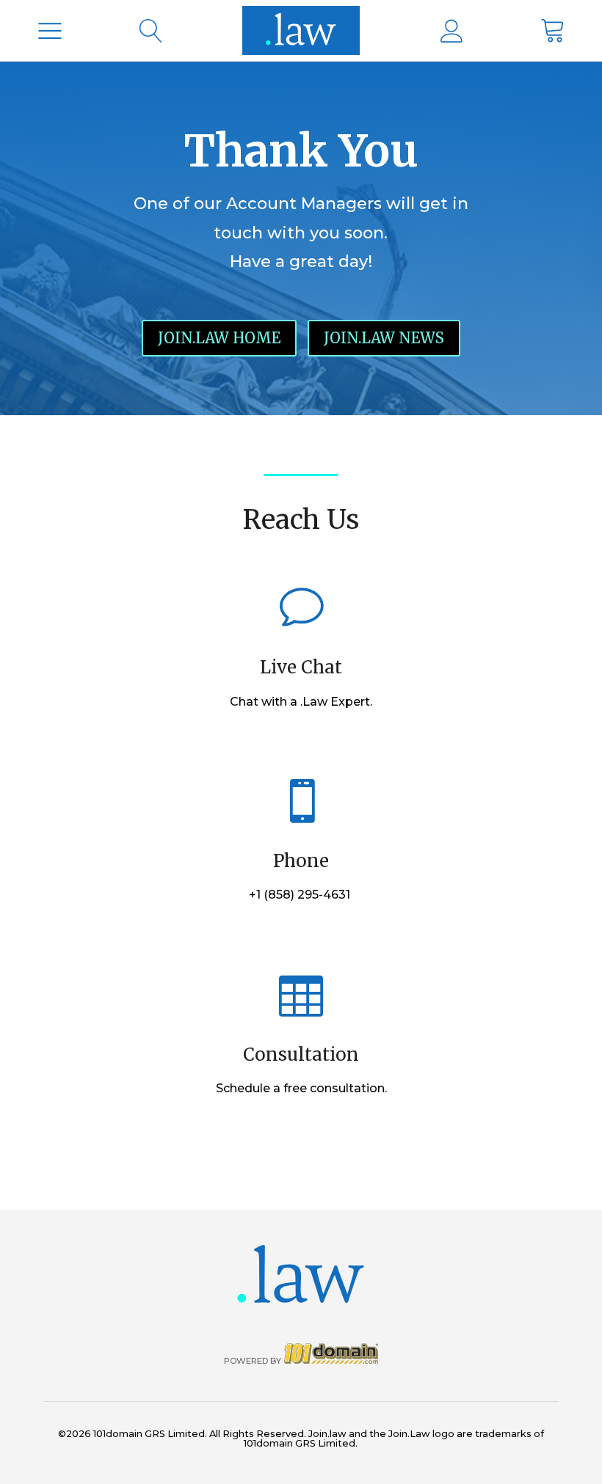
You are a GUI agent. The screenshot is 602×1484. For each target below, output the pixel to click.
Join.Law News (384, 338)
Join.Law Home (219, 338)
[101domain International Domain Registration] (301, 30)
